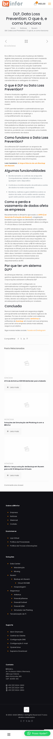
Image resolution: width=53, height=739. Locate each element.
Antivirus (17, 594)
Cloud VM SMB (24, 583)
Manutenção (19, 567)
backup (19, 321)
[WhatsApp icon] (21, 721)
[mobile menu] (49, 4)
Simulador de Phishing (23, 610)
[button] (37, 733)
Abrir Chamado (16, 632)
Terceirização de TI (18, 614)
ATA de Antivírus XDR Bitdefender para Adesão (25, 381)
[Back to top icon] (26, 709)
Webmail (14, 520)
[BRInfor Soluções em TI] (12, 4)
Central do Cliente (17, 635)
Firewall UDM (19, 606)
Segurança (15, 591)
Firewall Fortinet (20, 602)
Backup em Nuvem (22, 579)
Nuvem (34, 28)
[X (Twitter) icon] (27, 721)
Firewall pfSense (21, 598)
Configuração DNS (18, 639)
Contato (13, 524)
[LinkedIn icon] (29, 721)
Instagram (41, 330)
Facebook (31, 330)
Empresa (14, 512)
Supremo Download (18, 651)
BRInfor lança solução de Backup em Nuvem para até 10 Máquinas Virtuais (24, 467)
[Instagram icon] (32, 721)
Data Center (15, 563)
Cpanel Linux (15, 647)
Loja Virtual (14, 538)
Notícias (23, 28)
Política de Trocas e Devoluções (23, 546)
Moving (17, 571)
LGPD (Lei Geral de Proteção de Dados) (25, 215)
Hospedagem (20, 587)
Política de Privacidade (20, 542)
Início (13, 28)
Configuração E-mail (19, 643)
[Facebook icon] (24, 721)
